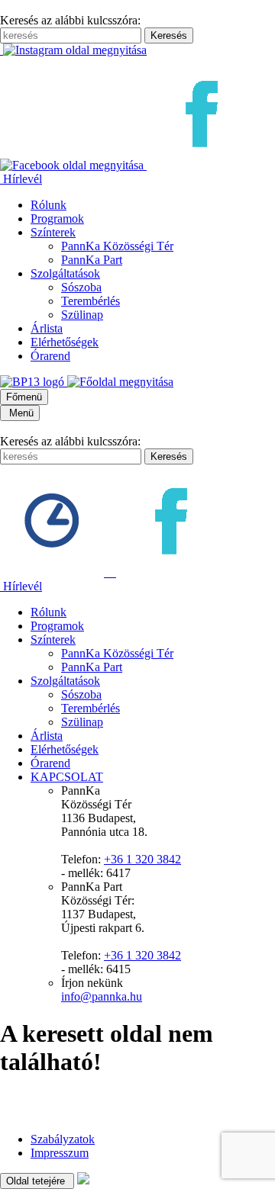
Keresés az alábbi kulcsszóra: (70, 20)
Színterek (53, 232)
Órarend (50, 355)
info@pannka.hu (101, 996)
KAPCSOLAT (67, 776)
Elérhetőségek (65, 342)
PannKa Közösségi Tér (117, 245)
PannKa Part (91, 259)
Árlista (47, 328)
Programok (57, 218)
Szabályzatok (63, 1139)
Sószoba (81, 287)
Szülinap (82, 314)
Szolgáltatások (65, 273)
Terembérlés (90, 300)
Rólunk (48, 204)
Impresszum (60, 1152)
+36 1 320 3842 (142, 859)
